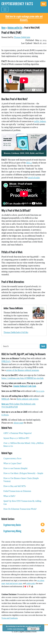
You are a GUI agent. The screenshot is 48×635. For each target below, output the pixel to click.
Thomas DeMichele (22, 37)
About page (18, 423)
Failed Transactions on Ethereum (17, 491)
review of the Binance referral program (22, 370)
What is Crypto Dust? (12, 463)
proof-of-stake (34, 177)
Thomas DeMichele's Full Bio (16, 332)
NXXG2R (5, 399)
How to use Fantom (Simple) (15, 468)
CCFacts (4, 415)
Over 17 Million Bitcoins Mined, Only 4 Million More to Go (23, 444)
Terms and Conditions (9, 618)
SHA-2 (29, 162)
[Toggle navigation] (4, 9)
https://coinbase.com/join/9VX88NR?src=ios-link (22, 378)
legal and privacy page (14, 583)
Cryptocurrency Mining (23, 531)
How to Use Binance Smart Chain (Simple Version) (21, 479)
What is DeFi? (9, 496)
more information (18, 629)
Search (43, 346)
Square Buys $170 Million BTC (16, 438)
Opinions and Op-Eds (15, 27)
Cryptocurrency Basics (23, 525)
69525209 (40, 391)
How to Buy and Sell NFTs (14, 486)
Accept (33, 629)
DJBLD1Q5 (6, 361)
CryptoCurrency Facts (17, 3)
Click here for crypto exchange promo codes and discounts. (24, 18)
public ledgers (40, 121)
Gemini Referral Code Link (24, 386)
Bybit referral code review (27, 399)
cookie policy (31, 583)
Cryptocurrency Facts (12, 458)
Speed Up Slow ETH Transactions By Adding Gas (22, 502)
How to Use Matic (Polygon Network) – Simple (23, 473)
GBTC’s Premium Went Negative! (17, 433)
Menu (43, 4)
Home (3, 27)
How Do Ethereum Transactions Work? (20, 509)
